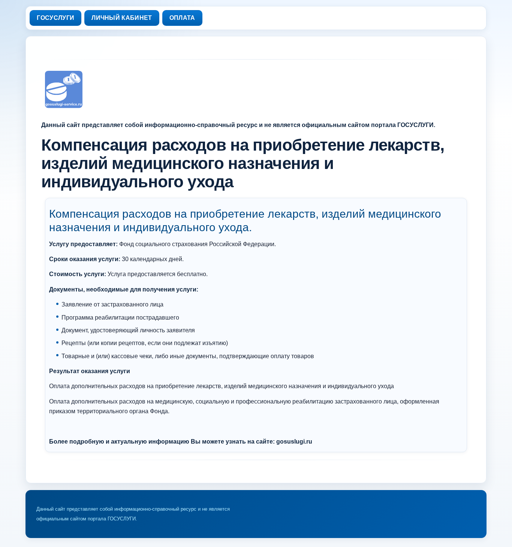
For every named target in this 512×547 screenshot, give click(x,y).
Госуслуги (55, 18)
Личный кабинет (121, 18)
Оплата (182, 18)
